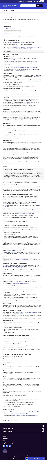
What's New (36, 1)
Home (12, 10)
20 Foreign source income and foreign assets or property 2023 (24, 67)
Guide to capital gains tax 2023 (10, 77)
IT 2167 (25, 181)
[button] (13, 421)
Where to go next (7, 33)
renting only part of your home (13, 152)
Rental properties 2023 (14, 42)
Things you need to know (9, 28)
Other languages (8, 442)
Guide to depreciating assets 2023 (10, 252)
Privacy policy (5, 438)
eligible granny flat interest (33, 81)
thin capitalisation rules (9, 322)
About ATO (5, 434)
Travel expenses (6, 265)
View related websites (18, 458)
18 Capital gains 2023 (36, 76)
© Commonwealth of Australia (8, 458)
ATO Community (20, 1)
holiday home (11, 186)
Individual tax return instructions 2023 (24, 48)
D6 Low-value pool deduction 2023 (21, 259)
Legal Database (28, 1)
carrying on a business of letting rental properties (25, 213)
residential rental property (25, 103)
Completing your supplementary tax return (13, 31)
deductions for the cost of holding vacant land (28, 312)
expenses (22, 95)
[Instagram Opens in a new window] (10, 446)
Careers (4, 436)
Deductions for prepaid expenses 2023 (21, 283)
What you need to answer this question (12, 30)
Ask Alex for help (35, 458)
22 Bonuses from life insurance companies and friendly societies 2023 (28, 47)
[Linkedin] (7, 446)
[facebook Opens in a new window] (4, 446)
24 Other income (21, 70)
